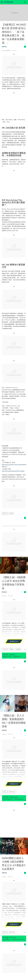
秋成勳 (18, 649)
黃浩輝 (11, 513)
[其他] (25, 47)
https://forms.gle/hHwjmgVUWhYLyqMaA (13, 471)
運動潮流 (4, 46)
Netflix (12, 792)
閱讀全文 (14, 642)
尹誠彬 (11, 649)
